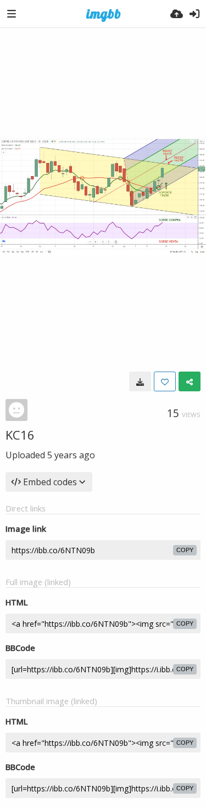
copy (184, 550)
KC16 (20, 434)
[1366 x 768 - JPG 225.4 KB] (140, 381)
